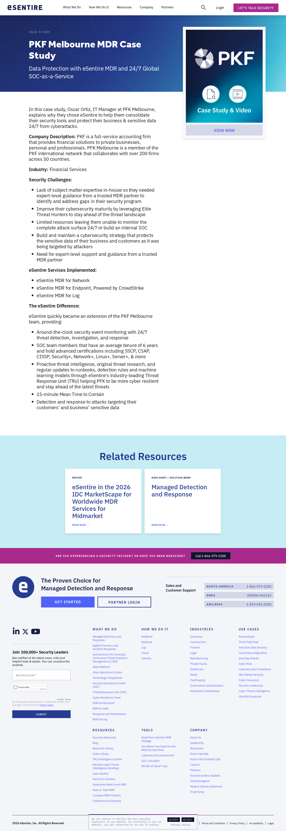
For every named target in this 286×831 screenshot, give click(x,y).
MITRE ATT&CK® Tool (154, 766)
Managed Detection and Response (107, 638)
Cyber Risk (245, 663)
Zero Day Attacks (249, 658)
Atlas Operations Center (107, 672)
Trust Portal (197, 791)
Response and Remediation (109, 714)
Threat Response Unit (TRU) (110, 692)
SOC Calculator (150, 760)
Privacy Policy (180, 824)
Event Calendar (199, 753)
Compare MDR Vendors (107, 795)
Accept (173, 819)
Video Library (101, 753)
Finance (195, 647)
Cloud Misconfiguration (253, 652)
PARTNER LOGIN (124, 602)
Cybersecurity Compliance (255, 669)
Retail (193, 674)
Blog (95, 742)
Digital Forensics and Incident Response (105, 647)
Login (220, 7)
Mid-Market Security (251, 674)
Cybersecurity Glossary (107, 800)
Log (143, 647)
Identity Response (250, 696)
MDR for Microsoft (104, 703)
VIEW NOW (224, 130)
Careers (195, 764)
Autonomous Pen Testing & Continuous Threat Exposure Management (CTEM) (110, 658)
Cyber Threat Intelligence (254, 691)
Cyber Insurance (249, 680)
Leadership (197, 742)
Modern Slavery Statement (206, 786)
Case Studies (101, 773)
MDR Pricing (100, 719)
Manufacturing (199, 658)
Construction (198, 642)
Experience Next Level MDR (109, 784)
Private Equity (198, 663)
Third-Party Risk (248, 642)
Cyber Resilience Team (107, 697)
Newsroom (197, 748)
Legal (193, 652)
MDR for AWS (101, 708)
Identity (146, 658)
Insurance (196, 636)
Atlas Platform (101, 666)
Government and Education (206, 685)
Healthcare (197, 669)
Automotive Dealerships (205, 691)
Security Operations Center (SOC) (109, 684)
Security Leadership (251, 685)
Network (146, 642)
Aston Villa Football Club (205, 759)
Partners (195, 770)
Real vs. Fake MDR (104, 790)
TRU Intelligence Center (107, 759)
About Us (195, 737)
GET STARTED (68, 601)
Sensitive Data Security (253, 647)
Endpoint (147, 636)
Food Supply (197, 680)
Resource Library (103, 748)
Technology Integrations (107, 677)
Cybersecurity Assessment (157, 755)
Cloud (145, 652)
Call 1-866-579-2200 (211, 556)
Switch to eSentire (104, 779)
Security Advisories (104, 737)
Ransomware (247, 636)
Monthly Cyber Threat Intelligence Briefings (106, 766)
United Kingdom (200, 781)
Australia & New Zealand (205, 775)
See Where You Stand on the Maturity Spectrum (158, 747)
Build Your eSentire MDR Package (156, 739)
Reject (187, 819)
